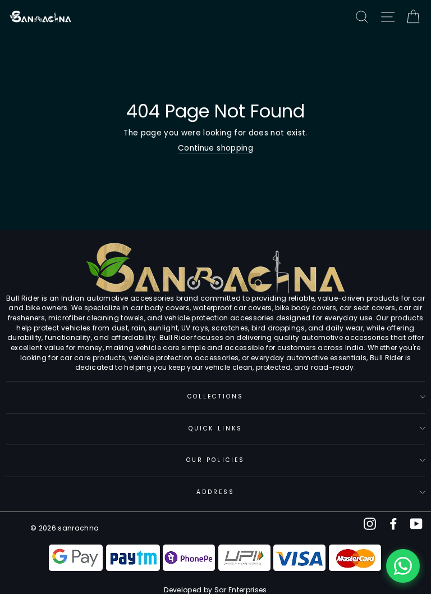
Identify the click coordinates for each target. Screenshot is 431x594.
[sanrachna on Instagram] (370, 524)
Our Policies (215, 460)
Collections (215, 396)
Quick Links (215, 428)
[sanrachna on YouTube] (416, 524)
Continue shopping (215, 148)
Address (215, 492)
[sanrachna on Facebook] (393, 524)
